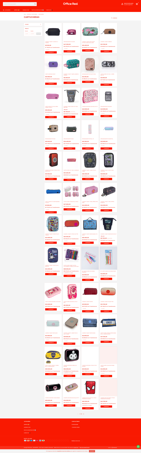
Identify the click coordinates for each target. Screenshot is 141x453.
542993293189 (75, 424)
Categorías (7, 10)
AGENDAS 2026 (26, 10)
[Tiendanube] (112, 447)
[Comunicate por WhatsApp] (138, 446)
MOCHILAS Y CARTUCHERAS (32, 14)
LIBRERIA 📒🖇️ (17, 10)
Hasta (32, 31)
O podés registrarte (128, 4)
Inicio (25, 14)
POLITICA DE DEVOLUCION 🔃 (38, 10)
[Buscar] (35, 4)
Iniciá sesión (130, 3)
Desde (26, 31)
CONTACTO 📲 (49, 10)
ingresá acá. (76, 447)
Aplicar (38, 33)
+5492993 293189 (76, 427)
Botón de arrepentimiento (85, 447)
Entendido (92, 451)
